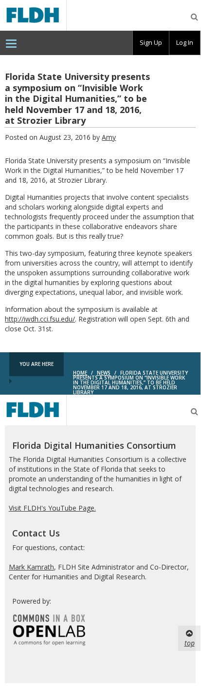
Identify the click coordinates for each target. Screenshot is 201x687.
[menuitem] (11, 43)
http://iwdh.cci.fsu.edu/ (40, 319)
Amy (109, 137)
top (189, 643)
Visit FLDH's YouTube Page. (52, 508)
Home (80, 372)
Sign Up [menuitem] (151, 42)
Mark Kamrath (31, 567)
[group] (150, 43)
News (103, 372)
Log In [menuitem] (184, 42)
